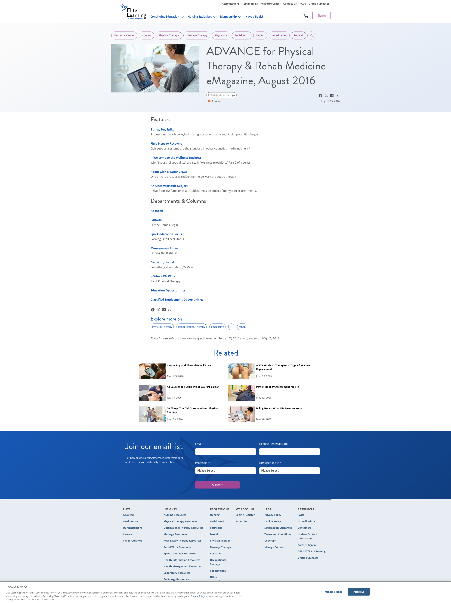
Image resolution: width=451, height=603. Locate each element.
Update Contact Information (307, 536)
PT (231, 326)
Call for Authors (132, 540)
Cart (306, 15)
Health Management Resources (183, 566)
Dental (260, 35)
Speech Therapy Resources (180, 553)
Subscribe (241, 521)
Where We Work (163, 276)
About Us (128, 515)
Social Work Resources (177, 547)
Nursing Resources (175, 515)
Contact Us (290, 3)
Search (311, 35)
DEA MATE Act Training (312, 551)
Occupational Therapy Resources (183, 527)
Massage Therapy (196, 35)
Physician (215, 553)
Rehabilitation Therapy (221, 95)
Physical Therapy (169, 35)
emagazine (217, 326)
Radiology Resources (176, 579)
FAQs (302, 3)
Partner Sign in (307, 545)
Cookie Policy (272, 521)
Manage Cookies (274, 547)
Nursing (146, 35)
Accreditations (230, 3)
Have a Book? (254, 16)
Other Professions (217, 579)
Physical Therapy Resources (180, 521)
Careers (127, 534)
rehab (242, 326)
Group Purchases (319, 3)
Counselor (216, 527)
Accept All (359, 591)
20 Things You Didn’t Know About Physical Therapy (192, 410)
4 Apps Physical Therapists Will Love (189, 365)
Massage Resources (175, 534)
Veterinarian (279, 35)
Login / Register (245, 515)
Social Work (242, 35)
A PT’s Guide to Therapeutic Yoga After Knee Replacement (283, 367)
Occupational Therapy (218, 562)
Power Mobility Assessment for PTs (277, 386)
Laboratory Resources (177, 572)
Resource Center (270, 3)
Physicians (221, 35)
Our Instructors (132, 527)
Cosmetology (218, 570)
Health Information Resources (182, 560)
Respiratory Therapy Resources (182, 540)
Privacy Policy (272, 515)
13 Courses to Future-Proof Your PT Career (193, 386)
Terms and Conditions (277, 534)
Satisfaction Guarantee (278, 527)
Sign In (321, 15)
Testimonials (250, 3)
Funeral (298, 35)
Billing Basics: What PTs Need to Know (279, 408)
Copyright (270, 540)
